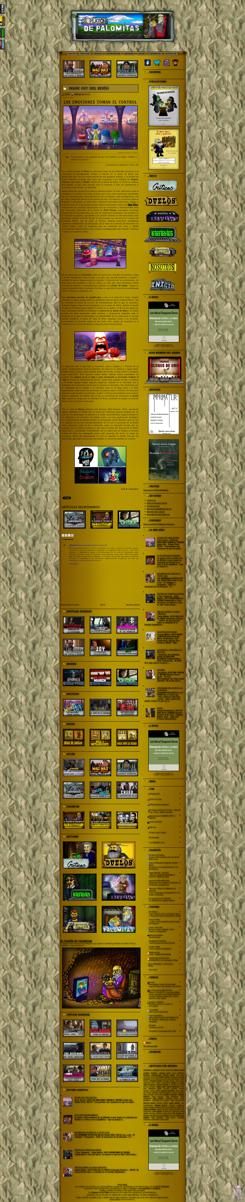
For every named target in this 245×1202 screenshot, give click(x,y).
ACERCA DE (171, 53)
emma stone (161, 1086)
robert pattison (175, 1109)
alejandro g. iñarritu (151, 1070)
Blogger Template (115, 1199)
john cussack (157, 1096)
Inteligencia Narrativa (157, 941)
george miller (155, 1090)
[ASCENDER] (238, 1193)
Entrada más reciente (70, 604)
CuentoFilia (153, 1010)
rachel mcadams (149, 1109)
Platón (87, 94)
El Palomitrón (154, 794)
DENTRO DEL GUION (156, 512)
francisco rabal (155, 1088)
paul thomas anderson (175, 1107)
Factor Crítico (154, 920)
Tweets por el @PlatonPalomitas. (156, 490)
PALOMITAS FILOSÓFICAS (158, 515)
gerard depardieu (168, 1090)
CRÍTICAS (85, 53)
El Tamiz (152, 1025)
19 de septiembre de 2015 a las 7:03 (92, 545)
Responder (73, 563)
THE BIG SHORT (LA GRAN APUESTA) (91, 1167)
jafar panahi (148, 1094)
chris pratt (180, 1081)
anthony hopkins (150, 1073)
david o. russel (177, 1083)
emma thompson (173, 1086)
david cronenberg (163, 1083)
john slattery (158, 1098)
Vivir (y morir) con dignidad (160, 949)
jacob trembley (178, 1092)
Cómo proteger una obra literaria (162, 943)
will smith (155, 1119)
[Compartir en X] (69, 535)
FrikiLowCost (154, 952)
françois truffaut (170, 1088)
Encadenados (154, 837)
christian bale (149, 1083)
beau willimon (178, 1073)
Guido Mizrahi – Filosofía (159, 873)
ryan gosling (157, 1111)
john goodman (172, 1096)
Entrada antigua (133, 604)
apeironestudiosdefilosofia (159, 881)
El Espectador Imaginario (159, 805)
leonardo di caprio (160, 1100)
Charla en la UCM (156, 1027)
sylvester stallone (155, 1113)
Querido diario (154, 937)
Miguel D (73, 545)
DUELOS (98, 53)
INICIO (72, 53)
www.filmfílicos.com (156, 842)
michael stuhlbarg (176, 1105)
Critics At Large (155, 799)
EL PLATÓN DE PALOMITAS (76, 941)
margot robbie (162, 1103)
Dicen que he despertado (158, 1012)
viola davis (170, 1117)
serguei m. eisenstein (171, 1111)
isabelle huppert (165, 1092)
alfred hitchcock (166, 1070)
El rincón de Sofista (156, 855)
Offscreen (152, 827)
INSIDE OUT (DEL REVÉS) (89, 88)
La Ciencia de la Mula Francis (160, 990)
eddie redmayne (149, 1084)
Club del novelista (156, 935)
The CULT (153, 970)
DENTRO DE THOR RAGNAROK (88, 1150)
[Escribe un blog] (66, 535)
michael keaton (161, 1105)
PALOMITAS (155, 53)
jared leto (158, 1094)
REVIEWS (129, 53)
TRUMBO (161, 670)
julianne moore (172, 1098)
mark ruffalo (174, 1103)
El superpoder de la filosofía (160, 898)
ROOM (160, 708)
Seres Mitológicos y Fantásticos (161, 964)
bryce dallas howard (159, 1079)
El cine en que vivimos (157, 832)
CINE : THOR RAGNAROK (160, 954)
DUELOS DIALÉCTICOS (157, 503)
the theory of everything (159, 1115)
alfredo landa (179, 1070)
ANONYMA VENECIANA (159, 958)
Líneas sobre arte (155, 927)
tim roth (172, 1115)
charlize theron (169, 1081)
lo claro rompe (154, 947)
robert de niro (162, 1109)
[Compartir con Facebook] (72, 535)
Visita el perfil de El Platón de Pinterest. (159, 524)
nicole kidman (149, 1107)
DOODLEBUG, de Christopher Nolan (163, 960)
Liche (151, 966)
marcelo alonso (149, 1103)
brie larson (175, 1077)
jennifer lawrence (170, 1094)
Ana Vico (133, 204)
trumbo (146, 1117)
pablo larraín (160, 1107)
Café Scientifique (155, 1015)
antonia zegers (165, 1073)
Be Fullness (153, 912)
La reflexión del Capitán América (162, 900)
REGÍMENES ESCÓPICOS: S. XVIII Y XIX (92, 1132)
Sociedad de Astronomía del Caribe (162, 1031)
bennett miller (169, 1075)
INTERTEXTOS (113, 53)
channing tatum (156, 1081)
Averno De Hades (155, 822)
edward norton (162, 1084)
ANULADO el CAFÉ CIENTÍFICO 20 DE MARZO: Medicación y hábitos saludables (163, 1020)
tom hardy (180, 1115)
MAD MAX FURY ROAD (167, 632)
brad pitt (154, 1077)
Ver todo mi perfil (150, 1046)
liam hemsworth (177, 1100)
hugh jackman (152, 1092)
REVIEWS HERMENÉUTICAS (159, 509)
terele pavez (167, 1113)
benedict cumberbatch (152, 1075)
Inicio (102, 604)
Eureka (152, 982)
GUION (141, 53)
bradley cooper (164, 1077)
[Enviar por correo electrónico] (63, 535)
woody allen (164, 1119)
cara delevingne (173, 1079)
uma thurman (157, 1117)
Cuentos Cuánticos (156, 1002)
